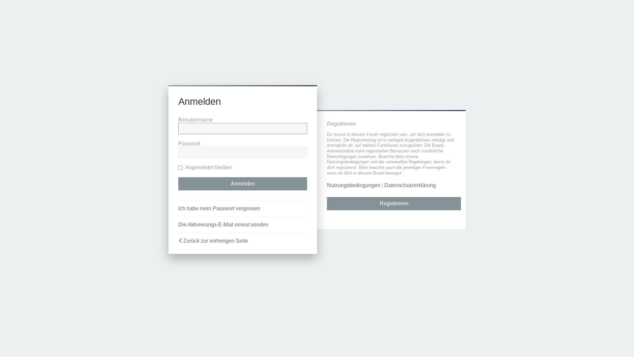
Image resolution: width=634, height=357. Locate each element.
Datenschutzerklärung (410, 185)
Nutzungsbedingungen (353, 185)
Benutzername (195, 120)
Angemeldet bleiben (208, 167)
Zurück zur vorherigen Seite (215, 241)
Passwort (189, 143)
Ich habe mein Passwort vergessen (219, 208)
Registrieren (394, 203)
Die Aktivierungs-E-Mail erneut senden (223, 224)
